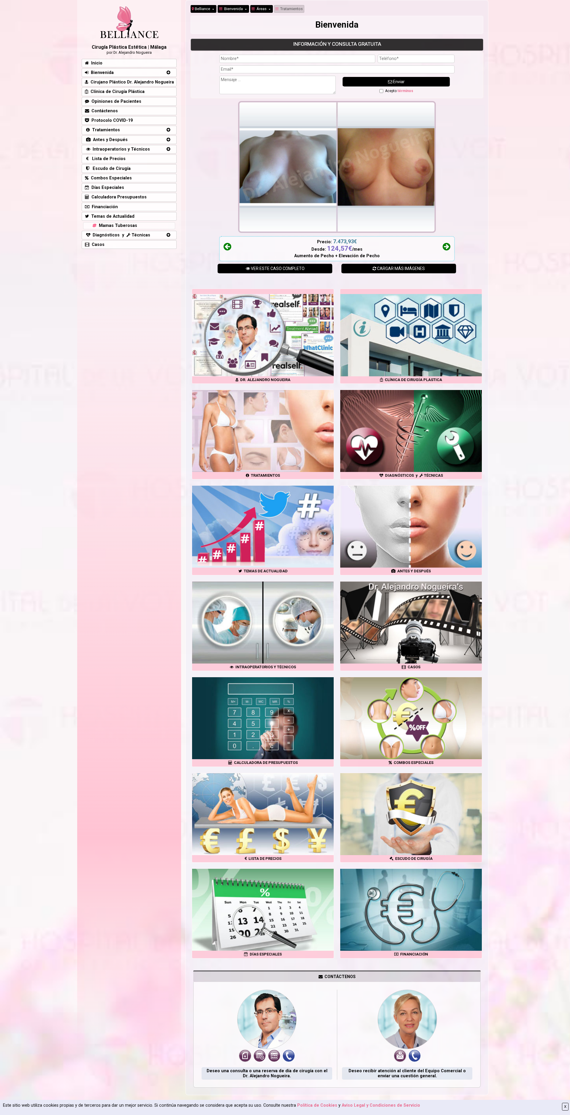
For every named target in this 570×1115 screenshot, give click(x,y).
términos (405, 91)
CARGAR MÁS (400, 268)
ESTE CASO (278, 268)
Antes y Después (109, 139)
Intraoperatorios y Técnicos (120, 149)
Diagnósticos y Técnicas (120, 235)
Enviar (398, 81)
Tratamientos (290, 9)
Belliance (202, 9)
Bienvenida (233, 9)
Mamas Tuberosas (116, 225)
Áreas (261, 9)
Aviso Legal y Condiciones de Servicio (381, 1105)
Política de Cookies (317, 1105)
